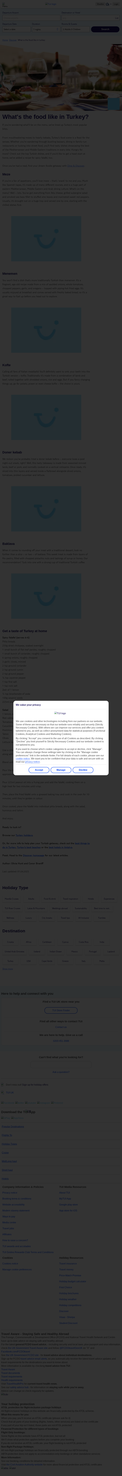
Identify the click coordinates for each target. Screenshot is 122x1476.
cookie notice (23, 758)
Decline (83, 770)
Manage (61, 770)
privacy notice (32, 761)
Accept (39, 770)
